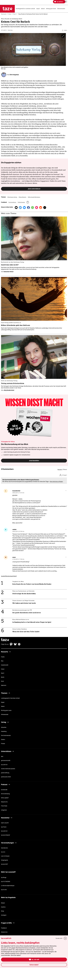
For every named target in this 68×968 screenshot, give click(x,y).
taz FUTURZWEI (5, 881)
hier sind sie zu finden (56, 481)
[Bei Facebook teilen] (28, 207)
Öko (2, 661)
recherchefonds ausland (8, 768)
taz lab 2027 (4, 864)
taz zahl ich (4, 764)
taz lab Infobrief (5, 835)
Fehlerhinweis (21, 202)
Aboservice (4, 932)
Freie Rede (4, 806)
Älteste (65, 469)
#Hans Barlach (22, 197)
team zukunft (5, 823)
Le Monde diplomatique (7, 885)
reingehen (4, 810)
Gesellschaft (4, 665)
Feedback (4, 928)
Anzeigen (3, 915)
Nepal (2, 702)
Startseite (3, 14)
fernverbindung (5, 794)
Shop (2, 911)
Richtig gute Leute (6, 710)
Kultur (9, 14)
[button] (65, 1)
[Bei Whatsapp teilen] (32, 207)
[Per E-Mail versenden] (16, 207)
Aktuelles (3, 727)
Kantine (3, 907)
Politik (3, 657)
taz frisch (3, 827)
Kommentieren (12, 202)
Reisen (3, 903)
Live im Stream (5, 856)
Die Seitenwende (6, 735)
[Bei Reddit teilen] (40, 207)
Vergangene (4, 860)
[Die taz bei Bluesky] (15, 645)
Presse (3, 743)
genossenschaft (5, 760)
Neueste (60, 469)
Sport (2, 673)
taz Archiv (4, 890)
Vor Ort (3, 852)
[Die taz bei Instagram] (19, 645)
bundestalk (4, 789)
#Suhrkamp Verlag (12, 197)
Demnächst (4, 848)
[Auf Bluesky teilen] (24, 207)
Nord (2, 681)
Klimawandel (4, 714)
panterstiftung (5, 773)
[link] (26, 8)
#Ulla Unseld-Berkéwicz (34, 197)
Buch (14, 14)
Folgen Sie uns (5, 644)
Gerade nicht (59, 938)
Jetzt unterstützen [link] (34, 189)
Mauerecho (4, 802)
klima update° (5, 798)
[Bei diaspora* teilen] (36, 207)
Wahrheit (3, 685)
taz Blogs (3, 877)
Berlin (2, 677)
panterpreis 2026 (6, 777)
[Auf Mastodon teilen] (20, 207)
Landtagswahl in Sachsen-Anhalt (10, 698)
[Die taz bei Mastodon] (11, 645)
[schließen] (65, 938)
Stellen (3, 739)
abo (2, 756)
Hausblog (3, 731)
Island (3, 706)
